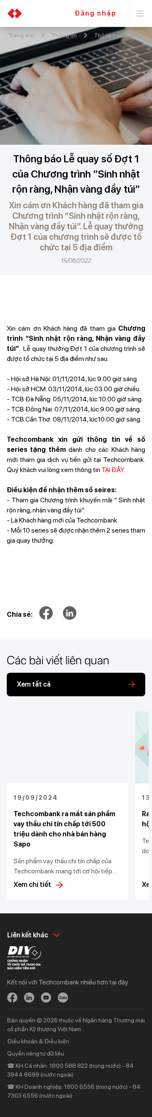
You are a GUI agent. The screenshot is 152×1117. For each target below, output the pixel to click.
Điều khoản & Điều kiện (38, 1041)
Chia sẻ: (20, 614)
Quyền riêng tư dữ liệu (35, 1053)
